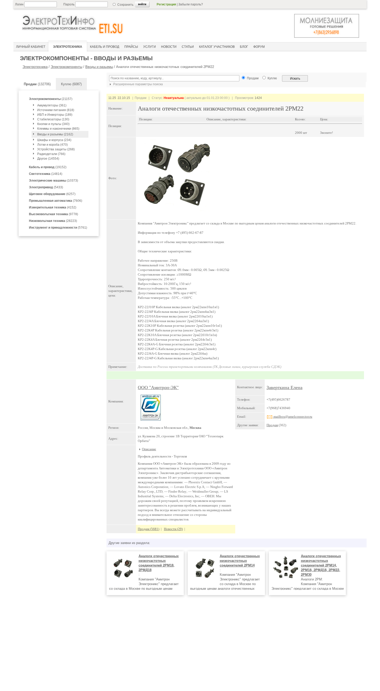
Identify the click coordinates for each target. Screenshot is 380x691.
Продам (272, 425)
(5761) (58, 227)
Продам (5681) (148, 529)
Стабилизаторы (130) (53, 119)
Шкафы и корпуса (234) (54, 140)
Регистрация (166, 4)
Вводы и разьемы (99, 67)
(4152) (52, 207)
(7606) (55, 201)
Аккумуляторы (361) (51, 105)
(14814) (45, 174)
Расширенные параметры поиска (137, 84)
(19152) (47, 167)
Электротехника (35, 67)
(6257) (52, 194)
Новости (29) (173, 529)
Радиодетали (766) (51, 154)
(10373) (53, 180)
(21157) (50, 99)
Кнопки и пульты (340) (53, 124)
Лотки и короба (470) (52, 144)
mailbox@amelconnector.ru (292, 416)
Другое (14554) (48, 158)
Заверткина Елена (284, 387)
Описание (149, 449)
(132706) (37, 84)
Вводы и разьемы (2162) (55, 134)
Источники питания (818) (55, 110)
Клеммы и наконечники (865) (58, 128)
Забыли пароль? (190, 4)
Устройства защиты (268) (56, 149)
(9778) (53, 214)
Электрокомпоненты (66, 67)
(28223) (53, 221)
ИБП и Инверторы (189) (54, 115)
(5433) (46, 187)
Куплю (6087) (71, 84)
